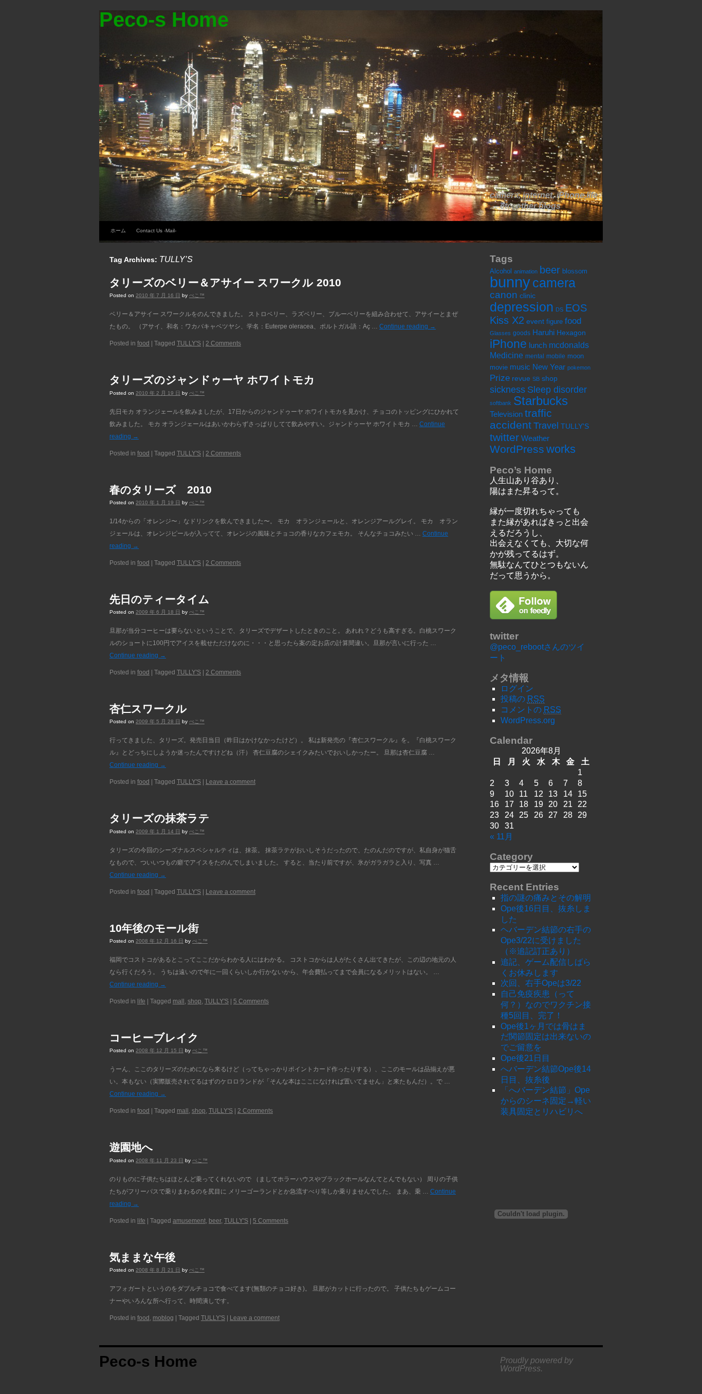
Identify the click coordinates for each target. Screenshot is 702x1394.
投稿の (523, 698)
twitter (504, 437)
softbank (500, 403)
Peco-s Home (164, 19)
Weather (535, 438)
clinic (527, 296)
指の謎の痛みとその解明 (546, 897)
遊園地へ (131, 1147)
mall (178, 1001)
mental (534, 356)
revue (521, 378)
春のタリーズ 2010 (160, 490)
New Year (548, 367)
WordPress (517, 449)
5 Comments (251, 1001)
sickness (507, 389)
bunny (510, 281)
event (535, 321)
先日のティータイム (159, 599)
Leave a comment (230, 781)
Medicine (506, 355)
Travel (546, 425)
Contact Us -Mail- (156, 230)
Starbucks (540, 401)
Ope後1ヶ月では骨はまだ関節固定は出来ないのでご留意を (546, 1037)
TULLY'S (189, 343)
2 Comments (223, 343)
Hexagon (571, 333)
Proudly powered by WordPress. (536, 1364)
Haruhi (543, 332)
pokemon (578, 367)
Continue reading (407, 326)
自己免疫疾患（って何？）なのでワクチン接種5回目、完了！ (546, 1004)
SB (536, 379)
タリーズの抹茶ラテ (159, 818)
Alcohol (501, 271)
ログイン (517, 688)
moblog (163, 1318)
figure (554, 321)
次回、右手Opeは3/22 (541, 983)
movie (499, 367)
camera (554, 283)
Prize (500, 378)
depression (521, 307)
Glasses (500, 333)
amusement (189, 1220)
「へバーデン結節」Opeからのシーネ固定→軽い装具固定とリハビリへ (546, 1101)
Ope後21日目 (525, 1058)
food (143, 343)
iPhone (508, 344)
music (520, 366)
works (561, 449)
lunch (538, 345)
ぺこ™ (197, 295)
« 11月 (501, 836)
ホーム (118, 230)
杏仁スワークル (148, 708)
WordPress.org (528, 720)
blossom (574, 271)
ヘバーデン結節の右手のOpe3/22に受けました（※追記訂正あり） (546, 940)
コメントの (531, 709)
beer (215, 1220)
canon (504, 294)
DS (559, 309)
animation (526, 271)
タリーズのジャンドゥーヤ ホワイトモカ (212, 380)
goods (521, 333)
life (141, 1001)
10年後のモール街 (154, 928)
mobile (555, 356)
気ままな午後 (142, 1257)
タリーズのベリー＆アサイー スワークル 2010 (225, 282)
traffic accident (521, 419)
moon (575, 356)
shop (194, 1001)
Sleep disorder (557, 389)
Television (506, 414)
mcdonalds (569, 345)
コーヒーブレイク (154, 1037)
